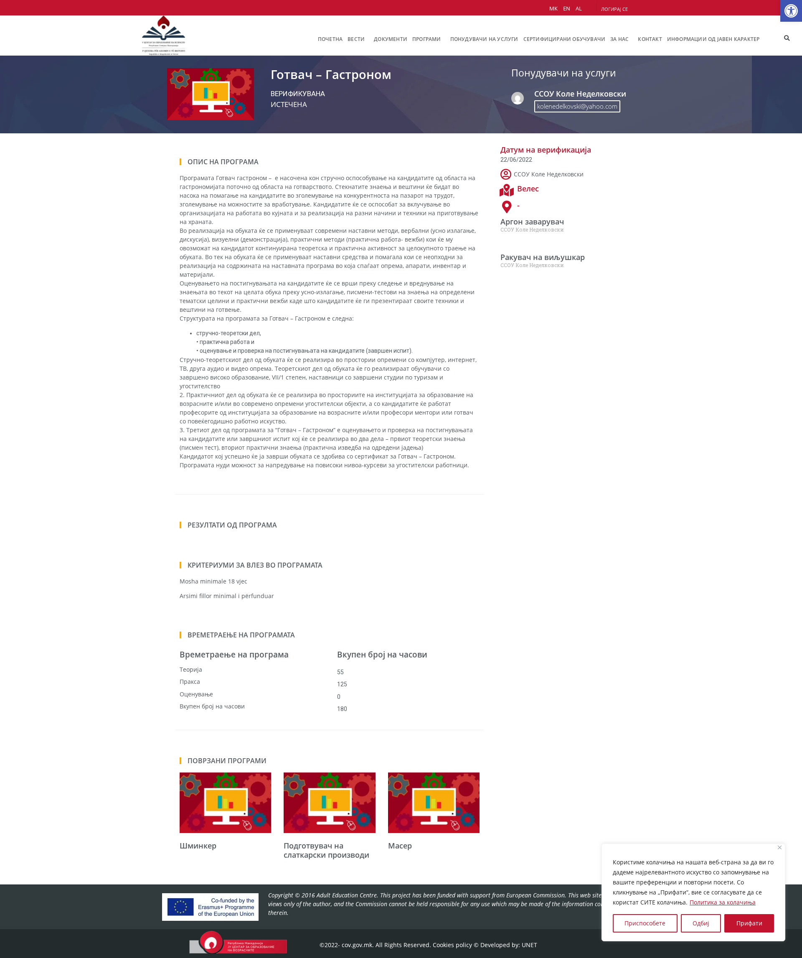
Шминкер (198, 846)
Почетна (330, 39)
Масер (400, 846)
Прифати (749, 923)
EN (566, 8)
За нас (619, 39)
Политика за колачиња (723, 902)
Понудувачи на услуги (484, 39)
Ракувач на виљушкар (542, 257)
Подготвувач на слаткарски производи (326, 850)
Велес (528, 188)
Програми (426, 39)
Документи (390, 39)
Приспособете (644, 923)
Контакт (650, 39)
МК (553, 8)
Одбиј (701, 923)
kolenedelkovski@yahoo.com (577, 106)
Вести (356, 39)
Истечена (289, 104)
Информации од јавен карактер (713, 39)
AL (579, 8)
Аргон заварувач (532, 222)
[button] (791, 11)
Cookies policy (452, 945)
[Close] (780, 847)
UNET (529, 945)
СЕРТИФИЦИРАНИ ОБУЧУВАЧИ (564, 39)
